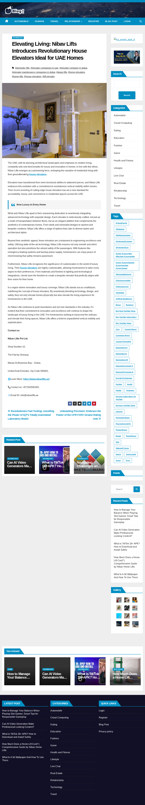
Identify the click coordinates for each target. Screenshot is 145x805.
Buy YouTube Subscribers (126, 317)
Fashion (39, 21)
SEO (117, 442)
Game (117, 153)
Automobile (21, 21)
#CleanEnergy (121, 223)
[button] (140, 21)
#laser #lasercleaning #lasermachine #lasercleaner (125, 265)
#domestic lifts (22, 68)
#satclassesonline (123, 281)
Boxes (118, 305)
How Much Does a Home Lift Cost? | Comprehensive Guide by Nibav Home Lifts (22, 747)
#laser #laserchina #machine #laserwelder (125, 255)
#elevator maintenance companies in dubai (33, 72)
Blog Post (111, 21)
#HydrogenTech (122, 248)
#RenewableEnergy (123, 274)
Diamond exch (121, 348)
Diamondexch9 (122, 360)
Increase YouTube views (125, 406)
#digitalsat (120, 229)
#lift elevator (48, 76)
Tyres (128, 461)
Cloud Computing (123, 123)
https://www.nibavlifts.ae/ (36, 379)
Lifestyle (118, 168)
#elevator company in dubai (73, 68)
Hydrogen (130, 390)
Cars (118, 329)
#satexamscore (122, 287)
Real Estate (120, 183)
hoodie (118, 390)
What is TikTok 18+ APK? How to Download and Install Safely (127, 546)
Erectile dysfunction (124, 378)
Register (93, 21)
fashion (119, 384)
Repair (118, 436)
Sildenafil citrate (122, 448)
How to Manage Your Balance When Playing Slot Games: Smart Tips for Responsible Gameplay (126, 516)
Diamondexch (121, 354)
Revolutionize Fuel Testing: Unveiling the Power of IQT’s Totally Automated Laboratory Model (31, 415)
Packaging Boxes (123, 418)
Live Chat (119, 175)
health (129, 384)
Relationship (73, 21)
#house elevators (32, 76)
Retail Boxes (131, 436)
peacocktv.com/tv (123, 424)
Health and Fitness (123, 160)
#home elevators (76, 72)
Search (117, 73)
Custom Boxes (131, 329)
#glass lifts (61, 72)
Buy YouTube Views (123, 323)
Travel (54, 21)
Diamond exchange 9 (124, 366)
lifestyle (119, 412)
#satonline (120, 293)
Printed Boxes (121, 430)
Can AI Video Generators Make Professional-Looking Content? (127, 533)
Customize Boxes (123, 336)
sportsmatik (131, 454)
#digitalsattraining (123, 235)
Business (130, 305)
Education (119, 138)
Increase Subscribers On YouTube (126, 398)
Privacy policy (106, 731)
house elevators (37, 174)
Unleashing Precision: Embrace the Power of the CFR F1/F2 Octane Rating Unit (78, 415)
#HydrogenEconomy (124, 241)
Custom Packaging (123, 342)
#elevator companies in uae (44, 68)
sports (118, 454)
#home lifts (17, 76)
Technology (18, 37)
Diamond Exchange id (124, 372)
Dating (117, 130)
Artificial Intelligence (124, 299)
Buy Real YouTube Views (126, 311)
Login (127, 21)
